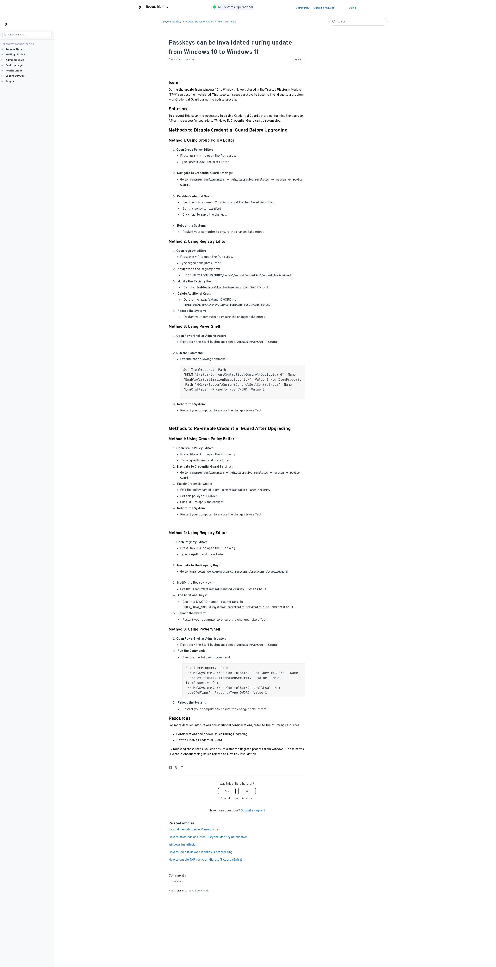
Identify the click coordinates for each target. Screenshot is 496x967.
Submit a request (324, 8)
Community (302, 8)
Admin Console (13, 60)
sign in (180, 890)
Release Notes (13, 49)
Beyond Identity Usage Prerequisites (194, 830)
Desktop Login (12, 65)
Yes (227, 791)
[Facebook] (170, 767)
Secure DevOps (13, 76)
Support (9, 81)
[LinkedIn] (181, 767)
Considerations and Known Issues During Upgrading (211, 734)
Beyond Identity (172, 21)
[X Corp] (176, 767)
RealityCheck (12, 70)
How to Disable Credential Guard (199, 740)
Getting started (13, 54)
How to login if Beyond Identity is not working (200, 852)
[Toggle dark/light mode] (343, 6)
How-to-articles (227, 21)
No (246, 791)
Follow (298, 59)
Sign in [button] (352, 8)
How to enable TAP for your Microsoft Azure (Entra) (205, 860)
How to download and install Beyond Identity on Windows (208, 837)
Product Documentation (199, 21)
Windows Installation (183, 845)
